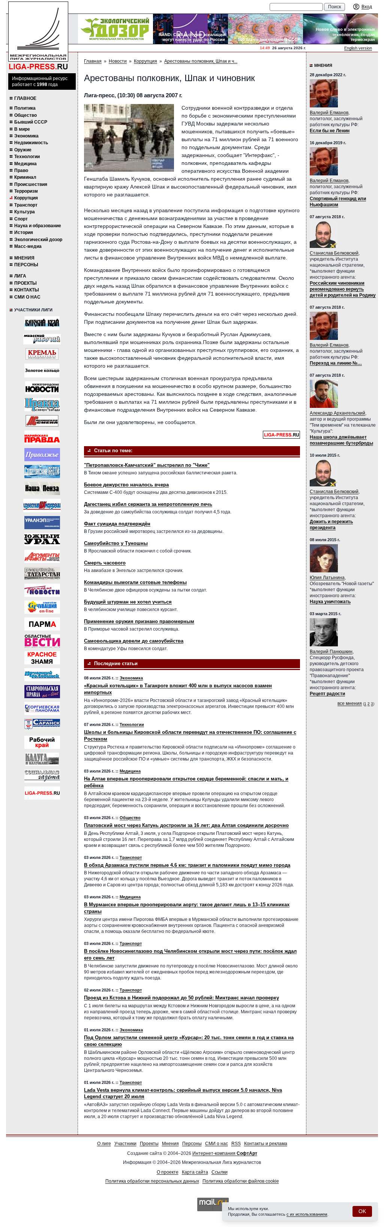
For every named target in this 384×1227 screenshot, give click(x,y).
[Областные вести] (42, 640)
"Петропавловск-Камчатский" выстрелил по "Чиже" (147, 465)
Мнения (24, 258)
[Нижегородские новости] (42, 387)
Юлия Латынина (327, 577)
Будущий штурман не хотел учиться (128, 602)
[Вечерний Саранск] (42, 725)
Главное (25, 98)
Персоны (26, 264)
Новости (118, 61)
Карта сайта (195, 1172)
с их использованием (306, 1214)
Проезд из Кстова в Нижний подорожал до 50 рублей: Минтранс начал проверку (181, 998)
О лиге (104, 1143)
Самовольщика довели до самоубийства (133, 641)
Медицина (25, 163)
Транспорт (26, 205)
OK (362, 1211)
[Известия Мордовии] (42, 505)
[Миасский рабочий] (42, 339)
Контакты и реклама (265, 1143)
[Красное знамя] (42, 657)
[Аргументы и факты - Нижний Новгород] (42, 556)
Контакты (26, 290)
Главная (93, 61)
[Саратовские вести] (42, 471)
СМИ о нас (27, 297)
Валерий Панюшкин (331, 651)
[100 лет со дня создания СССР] (265, 29)
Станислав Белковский (334, 253)
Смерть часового (105, 563)
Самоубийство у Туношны (116, 543)
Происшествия (30, 184)
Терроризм (26, 191)
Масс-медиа (28, 246)
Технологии (27, 156)
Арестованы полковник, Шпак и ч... (200, 61)
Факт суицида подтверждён (117, 524)
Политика (25, 108)
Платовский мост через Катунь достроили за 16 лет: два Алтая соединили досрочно (186, 825)
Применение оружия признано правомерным (139, 621)
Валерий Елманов (329, 112)
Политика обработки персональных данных (152, 1181)
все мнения (350, 703)
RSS (236, 1143)
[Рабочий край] (42, 742)
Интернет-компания (224, 1153)
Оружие (23, 149)
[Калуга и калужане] (42, 759)
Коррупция (26, 198)
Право (21, 170)
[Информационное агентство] (42, 454)
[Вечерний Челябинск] (42, 674)
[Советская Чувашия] (42, 607)
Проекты (25, 283)
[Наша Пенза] (42, 488)
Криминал (25, 177)
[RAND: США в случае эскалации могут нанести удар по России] (190, 29)
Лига (20, 276)
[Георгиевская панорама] (42, 708)
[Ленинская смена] (42, 421)
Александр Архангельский (337, 413)
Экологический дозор (38, 239)
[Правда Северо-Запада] (42, 404)
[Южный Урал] (42, 539)
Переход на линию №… (336, 363)
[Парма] (42, 624)
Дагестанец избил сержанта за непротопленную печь (148, 504)
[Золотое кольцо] (42, 370)
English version (358, 48)
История (23, 232)
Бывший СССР (30, 122)
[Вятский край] (42, 323)
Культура (24, 211)
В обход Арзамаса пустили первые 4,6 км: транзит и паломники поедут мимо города (187, 865)
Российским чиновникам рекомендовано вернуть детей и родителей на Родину (343, 289)
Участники (125, 1143)
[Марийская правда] (42, 437)
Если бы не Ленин (330, 130)
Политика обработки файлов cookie (240, 1181)
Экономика (26, 136)
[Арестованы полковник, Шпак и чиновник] (129, 138)
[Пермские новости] (42, 590)
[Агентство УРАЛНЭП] (42, 522)
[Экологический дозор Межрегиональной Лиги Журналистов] (115, 29)
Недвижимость (31, 142)
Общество (25, 115)
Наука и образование (37, 225)
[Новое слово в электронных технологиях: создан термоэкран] (340, 29)
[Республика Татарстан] (42, 573)
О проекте (167, 1172)
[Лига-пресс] (42, 793)
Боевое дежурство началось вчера (126, 484)
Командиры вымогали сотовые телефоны (135, 582)
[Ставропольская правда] (42, 691)
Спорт (21, 219)
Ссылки (220, 1172)
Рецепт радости (327, 693)
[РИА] (42, 354)
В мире (22, 129)
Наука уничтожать (330, 601)
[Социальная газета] (42, 776)
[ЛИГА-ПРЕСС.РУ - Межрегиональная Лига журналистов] (38, 36)
